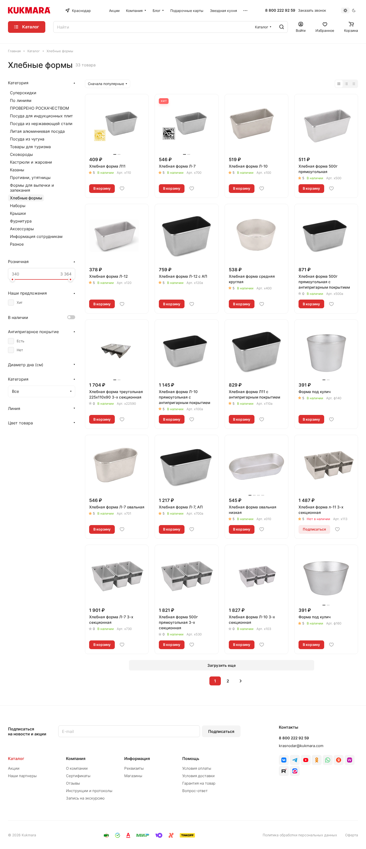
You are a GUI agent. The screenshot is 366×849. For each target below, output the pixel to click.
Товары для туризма (30, 146)
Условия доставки (198, 775)
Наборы (17, 205)
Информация (137, 758)
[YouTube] (306, 760)
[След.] (240, 680)
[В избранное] (122, 188)
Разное (17, 244)
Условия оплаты (196, 768)
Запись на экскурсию (85, 798)
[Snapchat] (284, 771)
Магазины (133, 775)
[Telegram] (295, 760)
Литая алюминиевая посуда (37, 131)
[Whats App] (328, 760)
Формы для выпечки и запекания (32, 188)
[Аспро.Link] (295, 771)
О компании (77, 768)
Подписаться (221, 731)
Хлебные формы (26, 197)
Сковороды (21, 154)
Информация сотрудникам (36, 236)
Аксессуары (22, 228)
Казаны (17, 169)
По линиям (20, 100)
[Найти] (281, 27)
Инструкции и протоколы (89, 790)
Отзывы (73, 783)
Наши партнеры (22, 775)
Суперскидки (23, 92)
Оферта (351, 835)
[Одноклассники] (317, 760)
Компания (75, 758)
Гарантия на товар (198, 783)
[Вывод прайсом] (354, 84)
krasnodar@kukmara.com (301, 745)
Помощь (190, 758)
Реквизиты (134, 768)
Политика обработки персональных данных (300, 835)
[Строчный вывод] (346, 84)
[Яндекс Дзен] (339, 760)
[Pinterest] (350, 760)
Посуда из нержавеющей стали (41, 123)
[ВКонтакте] (284, 760)
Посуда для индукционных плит (41, 115)
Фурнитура (21, 221)
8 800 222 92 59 (280, 10)
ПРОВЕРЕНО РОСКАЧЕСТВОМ (39, 108)
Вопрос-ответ (195, 790)
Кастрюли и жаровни (31, 162)
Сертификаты (78, 775)
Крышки (18, 213)
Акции (13, 768)
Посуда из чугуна (27, 138)
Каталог (16, 758)
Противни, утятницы (30, 177)
